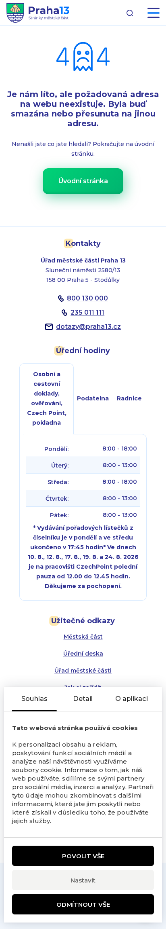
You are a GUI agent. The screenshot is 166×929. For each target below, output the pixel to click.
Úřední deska (83, 653)
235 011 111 (87, 312)
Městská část (83, 636)
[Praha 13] (37, 13)
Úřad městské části (83, 670)
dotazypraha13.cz (88, 326)
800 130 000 (87, 298)
